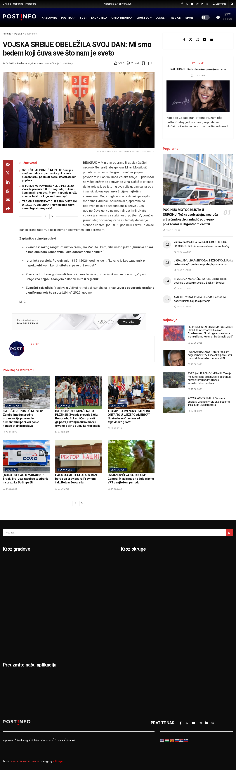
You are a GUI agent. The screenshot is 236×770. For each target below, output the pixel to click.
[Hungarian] (167, 740)
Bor (6, 571)
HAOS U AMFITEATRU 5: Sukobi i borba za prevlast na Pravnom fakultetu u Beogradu (76, 478)
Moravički (129, 638)
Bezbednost (31, 33)
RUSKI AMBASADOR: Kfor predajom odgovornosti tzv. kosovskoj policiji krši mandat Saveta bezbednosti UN (210, 355)
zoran (35, 344)
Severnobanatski (191, 599)
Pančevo (49, 590)
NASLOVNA (49, 17)
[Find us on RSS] (207, 4)
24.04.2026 (8, 63)
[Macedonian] (172, 740)
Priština (48, 618)
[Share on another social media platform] (8, 208)
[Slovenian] (186, 740)
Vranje (86, 609)
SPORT (190, 17)
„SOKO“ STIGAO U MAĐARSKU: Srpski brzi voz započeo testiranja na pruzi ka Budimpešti (25, 478)
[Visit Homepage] (19, 17)
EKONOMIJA (99, 17)
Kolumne (198, 63)
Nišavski (128, 647)
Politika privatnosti (41, 740)
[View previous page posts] (45, 216)
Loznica (9, 647)
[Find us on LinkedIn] (202, 4)
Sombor (88, 561)
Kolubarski (130, 609)
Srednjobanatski (190, 609)
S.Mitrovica (91, 571)
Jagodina (11, 590)
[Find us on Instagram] (197, 4)
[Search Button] (232, 4)
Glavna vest (37, 63)
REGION (176, 17)
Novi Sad (49, 580)
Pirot (46, 599)
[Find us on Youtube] (192, 4)
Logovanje (220, 4)
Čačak (8, 580)
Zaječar (87, 628)
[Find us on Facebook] (182, 4)
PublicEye (58, 761)
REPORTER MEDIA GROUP (25, 761)
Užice (86, 590)
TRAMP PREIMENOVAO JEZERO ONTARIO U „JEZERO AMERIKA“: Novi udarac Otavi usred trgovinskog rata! (49, 205)
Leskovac (11, 638)
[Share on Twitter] (8, 173)
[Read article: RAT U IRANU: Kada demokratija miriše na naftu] (198, 96)
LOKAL (160, 17)
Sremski (184, 618)
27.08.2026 (11, 432)
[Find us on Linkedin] (211, 39)
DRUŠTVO (142, 17)
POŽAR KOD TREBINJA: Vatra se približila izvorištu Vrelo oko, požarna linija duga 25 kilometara (209, 401)
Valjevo (87, 599)
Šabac (47, 638)
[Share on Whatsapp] (8, 191)
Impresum (30, 4)
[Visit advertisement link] (79, 321)
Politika (18, 33)
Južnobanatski (133, 599)
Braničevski (130, 571)
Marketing (18, 4)
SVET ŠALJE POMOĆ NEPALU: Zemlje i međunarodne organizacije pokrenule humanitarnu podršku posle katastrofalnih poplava (49, 175)
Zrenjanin (89, 638)
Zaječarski (185, 647)
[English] (162, 740)
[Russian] (176, 740)
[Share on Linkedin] (8, 182)
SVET (83, 17)
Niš (44, 561)
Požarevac (51, 609)
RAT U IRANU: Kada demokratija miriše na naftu (198, 69)
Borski (126, 561)
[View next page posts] (52, 216)
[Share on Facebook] (8, 164)
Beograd (10, 561)
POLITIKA (67, 17)
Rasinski (184, 571)
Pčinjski (127, 657)
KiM (124, 618)
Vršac (86, 618)
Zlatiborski (186, 666)
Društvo (11, 470)
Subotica (88, 580)
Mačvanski (130, 628)
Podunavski (131, 676)
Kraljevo (10, 618)
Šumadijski (186, 628)
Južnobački (130, 590)
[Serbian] (181, 740)
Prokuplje (50, 628)
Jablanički (129, 580)
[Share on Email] (8, 200)
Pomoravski (187, 561)
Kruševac (10, 628)
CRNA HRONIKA (121, 17)
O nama (7, 4)
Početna (7, 33)
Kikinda (9, 599)
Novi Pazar (51, 571)
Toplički (183, 638)
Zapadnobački (188, 657)
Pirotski (127, 666)
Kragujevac (12, 609)
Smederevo (52, 647)
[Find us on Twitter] (186, 4)
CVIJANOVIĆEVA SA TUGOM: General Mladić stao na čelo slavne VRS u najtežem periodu (131, 478)
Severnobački (188, 590)
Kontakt (71, 740)
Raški (181, 580)
